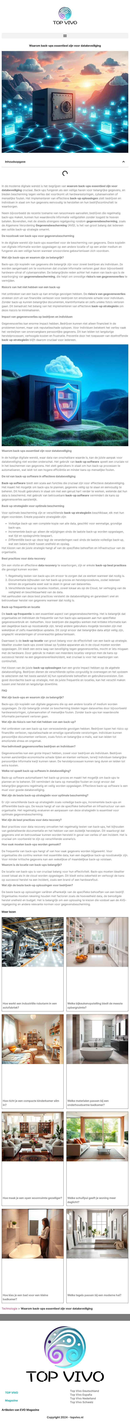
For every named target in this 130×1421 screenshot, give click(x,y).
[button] (65, 35)
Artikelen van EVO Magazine (20, 1409)
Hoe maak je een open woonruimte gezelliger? (32, 1198)
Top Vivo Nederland (83, 1398)
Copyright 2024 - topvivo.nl (65, 1417)
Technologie (9, 1308)
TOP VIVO (11, 1392)
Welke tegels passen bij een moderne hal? (94, 1295)
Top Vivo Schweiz (81, 1402)
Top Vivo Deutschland (84, 1391)
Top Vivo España (81, 1394)
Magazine (11, 1400)
